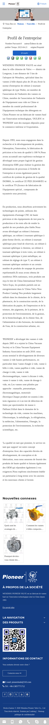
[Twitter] (16, 694)
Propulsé (40, 47)
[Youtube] (21, 694)
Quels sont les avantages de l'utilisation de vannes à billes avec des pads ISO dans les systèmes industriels (13, 527)
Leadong (32, 711)
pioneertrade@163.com (21, 682)
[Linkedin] (10, 694)
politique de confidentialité (24, 715)
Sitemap (41, 711)
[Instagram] (27, 694)
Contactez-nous (13, 673)
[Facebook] (5, 694)
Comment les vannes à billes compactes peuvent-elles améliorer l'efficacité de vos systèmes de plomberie (35, 527)
